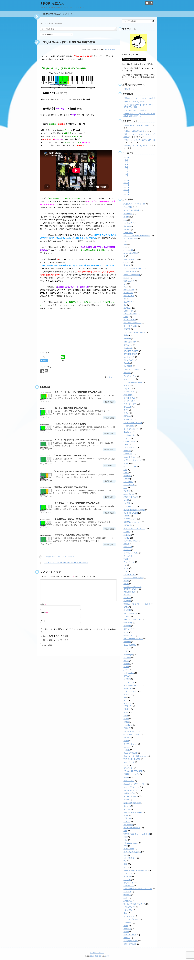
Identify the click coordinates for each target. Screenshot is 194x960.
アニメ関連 (127, 207)
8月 (126, 160)
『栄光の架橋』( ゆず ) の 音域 (135, 125)
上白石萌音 (127, 366)
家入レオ (127, 265)
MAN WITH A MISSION (132, 812)
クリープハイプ (129, 404)
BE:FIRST (127, 703)
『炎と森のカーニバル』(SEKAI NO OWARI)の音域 (76, 503)
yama (125, 855)
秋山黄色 (127, 230)
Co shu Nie (127, 432)
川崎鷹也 (127, 373)
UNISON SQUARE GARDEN (135, 870)
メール (44, 612)
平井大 (126, 722)
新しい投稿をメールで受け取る (55, 640)
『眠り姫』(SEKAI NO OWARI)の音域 (70, 408)
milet (125, 840)
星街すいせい (128, 781)
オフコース (127, 345)
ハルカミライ (128, 682)
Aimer (125, 317)
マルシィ (127, 809)
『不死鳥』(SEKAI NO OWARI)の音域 (70, 487)
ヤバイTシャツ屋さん (132, 852)
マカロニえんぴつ (130, 796)
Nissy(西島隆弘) (129, 645)
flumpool (126, 747)
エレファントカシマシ (132, 323)
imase (125, 287)
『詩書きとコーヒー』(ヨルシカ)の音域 (139, 98)
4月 (126, 169)
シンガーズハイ (129, 506)
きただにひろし (129, 376)
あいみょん (127, 223)
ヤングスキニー (129, 858)
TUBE (125, 559)
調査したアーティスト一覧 (134, 204)
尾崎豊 (126, 335)
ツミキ (126, 568)
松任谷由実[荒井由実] (132, 803)
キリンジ (127, 385)
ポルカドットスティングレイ (135, 784)
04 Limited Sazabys (131, 734)
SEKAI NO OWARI (109, 49)
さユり (126, 463)
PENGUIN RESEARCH (133, 771)
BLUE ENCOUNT (130, 753)
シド (125, 488)
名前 (43, 604)
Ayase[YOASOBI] (130, 253)
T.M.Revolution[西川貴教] (133, 578)
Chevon (126, 479)
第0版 (107, 956)
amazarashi (128, 250)
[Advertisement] (78, 332)
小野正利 (127, 339)
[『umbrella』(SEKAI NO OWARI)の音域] (46, 476)
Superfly (126, 516)
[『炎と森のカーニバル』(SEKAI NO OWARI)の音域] (46, 507)
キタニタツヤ (128, 379)
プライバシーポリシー (97, 953)
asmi (125, 241)
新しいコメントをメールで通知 (55, 636)
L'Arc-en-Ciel (128, 886)
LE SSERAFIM (129, 907)
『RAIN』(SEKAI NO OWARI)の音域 (69, 424)
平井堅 (126, 719)
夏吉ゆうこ (127, 629)
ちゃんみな (127, 556)
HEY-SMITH (128, 768)
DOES (126, 607)
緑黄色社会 (127, 901)
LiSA (125, 898)
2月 (126, 174)
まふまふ (127, 806)
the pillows (127, 725)
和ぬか (126, 932)
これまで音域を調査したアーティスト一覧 (58, 14)
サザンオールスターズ (132, 460)
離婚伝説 (127, 895)
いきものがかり (129, 271)
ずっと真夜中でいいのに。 (134, 529)
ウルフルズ (127, 302)
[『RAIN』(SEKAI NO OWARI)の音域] (46, 428)
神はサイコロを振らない (133, 369)
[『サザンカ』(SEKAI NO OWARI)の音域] (46, 539)
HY (124, 305)
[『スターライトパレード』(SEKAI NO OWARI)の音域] (46, 396)
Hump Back (128, 688)
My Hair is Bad (129, 793)
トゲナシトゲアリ (130, 613)
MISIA (125, 815)
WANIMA (127, 929)
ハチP (125, 670)
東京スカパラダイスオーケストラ (136, 604)
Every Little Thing (130, 314)
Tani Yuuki (127, 547)
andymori (127, 262)
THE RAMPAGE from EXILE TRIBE (137, 889)
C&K (125, 470)
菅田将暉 (127, 525)
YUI (125, 861)
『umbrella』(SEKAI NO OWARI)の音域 (71, 471)
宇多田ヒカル (128, 296)
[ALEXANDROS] (130, 259)
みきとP (126, 822)
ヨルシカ (127, 880)
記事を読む (110, 402)
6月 (126, 164)
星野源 (126, 777)
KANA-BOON (128, 360)
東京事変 (127, 601)
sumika (126, 538)
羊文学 (126, 712)
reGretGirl (127, 892)
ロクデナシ (127, 923)
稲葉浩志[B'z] (128, 281)
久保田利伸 (127, 395)
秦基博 (126, 667)
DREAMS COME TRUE (133, 619)
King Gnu (127, 388)
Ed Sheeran (128, 311)
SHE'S (126, 473)
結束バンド (127, 419)
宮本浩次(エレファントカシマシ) (136, 834)
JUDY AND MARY (130, 497)
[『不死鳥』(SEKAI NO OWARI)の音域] (46, 491)
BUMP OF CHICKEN (131, 685)
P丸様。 (126, 709)
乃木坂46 (127, 658)
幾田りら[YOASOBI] (131, 275)
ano (125, 247)
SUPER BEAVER (130, 513)
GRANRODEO (129, 398)
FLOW (126, 765)
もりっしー (110, 377)
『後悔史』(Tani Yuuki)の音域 (135, 146)
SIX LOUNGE (128, 485)
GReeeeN (127, 407)
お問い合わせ (128, 89)
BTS (125, 700)
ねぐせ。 (127, 648)
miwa (125, 846)
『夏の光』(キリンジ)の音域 (134, 110)
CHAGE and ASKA (131, 553)
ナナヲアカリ (128, 635)
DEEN (126, 581)
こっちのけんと (129, 435)
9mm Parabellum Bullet (132, 382)
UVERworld (128, 293)
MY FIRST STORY (131, 790)
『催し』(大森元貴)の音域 (133, 102)
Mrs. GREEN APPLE (131, 828)
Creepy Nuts (128, 401)
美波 (125, 831)
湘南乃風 (127, 503)
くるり (126, 410)
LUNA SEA (127, 910)
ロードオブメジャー (131, 919)
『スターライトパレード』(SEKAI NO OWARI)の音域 (77, 392)
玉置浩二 (127, 550)
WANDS (126, 938)
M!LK (125, 837)
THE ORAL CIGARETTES (134, 332)
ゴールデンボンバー (131, 429)
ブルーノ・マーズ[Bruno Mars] (135, 756)
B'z (124, 697)
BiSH (125, 716)
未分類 (126, 217)
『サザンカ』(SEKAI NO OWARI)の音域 (71, 535)
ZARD (126, 444)
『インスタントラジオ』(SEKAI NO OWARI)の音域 (76, 439)
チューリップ (128, 562)
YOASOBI (127, 873)
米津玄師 (127, 876)
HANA (126, 676)
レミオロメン (128, 916)
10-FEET (127, 598)
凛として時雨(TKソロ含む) (134, 904)
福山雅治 (127, 737)
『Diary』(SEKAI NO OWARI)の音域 (69, 455)
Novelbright (128, 655)
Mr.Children (128, 825)
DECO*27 (127, 595)
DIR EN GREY (129, 592)
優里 (125, 864)
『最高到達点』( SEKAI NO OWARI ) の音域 (73, 519)
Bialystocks (128, 694)
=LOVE (126, 278)
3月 (126, 171)
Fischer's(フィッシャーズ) (133, 731)
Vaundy (126, 664)
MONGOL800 (128, 849)
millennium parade (130, 843)
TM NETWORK (129, 575)
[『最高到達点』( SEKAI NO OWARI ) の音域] (46, 523)
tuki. (125, 565)
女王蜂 (126, 500)
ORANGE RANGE (130, 351)
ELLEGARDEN (129, 320)
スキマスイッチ (129, 519)
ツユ (125, 571)
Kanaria (126, 363)
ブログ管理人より (130, 941)
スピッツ (127, 535)
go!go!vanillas (129, 426)
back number (128, 673)
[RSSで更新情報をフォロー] (151, 3)
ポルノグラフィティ (131, 787)
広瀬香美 (127, 728)
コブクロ (127, 438)
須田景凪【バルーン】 (132, 522)
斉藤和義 (127, 451)
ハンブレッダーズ (130, 691)
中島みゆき (127, 622)
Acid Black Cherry (130, 238)
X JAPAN (127, 308)
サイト (43, 621)
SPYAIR (126, 532)
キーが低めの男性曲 (131, 210)
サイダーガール (129, 447)
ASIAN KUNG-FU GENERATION (136, 236)
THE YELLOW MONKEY (133, 268)
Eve (125, 284)
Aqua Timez (128, 233)
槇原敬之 (127, 799)
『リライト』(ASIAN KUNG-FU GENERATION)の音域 (66, 563)
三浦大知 (127, 818)
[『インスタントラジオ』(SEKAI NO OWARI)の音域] (46, 444)
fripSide (126, 750)
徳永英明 (127, 610)
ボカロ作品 (127, 214)
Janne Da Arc (128, 494)
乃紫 (125, 651)
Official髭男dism (129, 342)
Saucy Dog (127, 454)
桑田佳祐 (127, 416)
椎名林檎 (127, 476)
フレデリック (128, 762)
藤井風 (126, 741)
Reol (125, 913)
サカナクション (129, 457)
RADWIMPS (128, 883)
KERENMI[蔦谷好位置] (132, 423)
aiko (125, 220)
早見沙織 (127, 679)
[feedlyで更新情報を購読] (147, 3)
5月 (126, 167)
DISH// (126, 584)
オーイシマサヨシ (130, 326)
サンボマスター (129, 467)
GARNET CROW (130, 354)
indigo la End (128, 290)
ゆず (125, 867)
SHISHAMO (128, 482)
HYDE (126, 661)
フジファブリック (130, 744)
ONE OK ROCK (129, 935)
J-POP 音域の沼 (52, 3)
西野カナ (127, 642)
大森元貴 (127, 329)
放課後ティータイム (131, 774)
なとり (126, 632)
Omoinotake (128, 348)
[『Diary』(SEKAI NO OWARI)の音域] (46, 460)
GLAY (125, 413)
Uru (124, 299)
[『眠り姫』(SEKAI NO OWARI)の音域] (46, 412)
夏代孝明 (127, 626)
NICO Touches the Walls (133, 639)
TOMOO (126, 617)
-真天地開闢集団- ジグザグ (134, 510)
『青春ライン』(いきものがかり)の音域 (139, 140)
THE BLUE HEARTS (131, 759)
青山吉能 (127, 226)
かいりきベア (128, 357)
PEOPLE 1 (127, 706)
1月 (126, 176)
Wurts (125, 926)
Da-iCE (126, 544)
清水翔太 (127, 491)
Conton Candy (129, 441)
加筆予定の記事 (129, 944)
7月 (126, 162)
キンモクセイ (128, 392)
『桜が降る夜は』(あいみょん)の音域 (59, 557)
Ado (125, 244)
